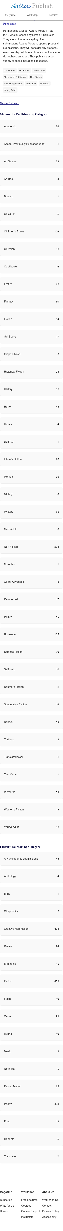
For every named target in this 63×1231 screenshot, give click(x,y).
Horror (8, 406)
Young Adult (10, 90)
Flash (7, 999)
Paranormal (11, 599)
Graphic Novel (12, 354)
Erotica (8, 284)
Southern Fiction (14, 687)
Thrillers (9, 739)
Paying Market (12, 1086)
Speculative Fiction (15, 704)
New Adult (10, 529)
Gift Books (24, 70)
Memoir (8, 476)
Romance (31, 83)
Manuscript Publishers (15, 76)
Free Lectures (29, 1200)
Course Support (30, 1211)
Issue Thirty (39, 70)
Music (7, 1051)
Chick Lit (9, 214)
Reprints (9, 1139)
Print (7, 1121)
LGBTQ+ (9, 441)
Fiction (8, 319)
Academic (10, 126)
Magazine (10, 15)
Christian (9, 249)
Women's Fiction (14, 809)
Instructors (27, 1217)
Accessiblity (49, 1217)
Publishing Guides (13, 83)
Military (8, 494)
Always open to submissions (21, 858)
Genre (7, 1016)
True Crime (10, 774)
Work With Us (50, 1200)
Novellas (9, 564)
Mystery (8, 512)
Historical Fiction (14, 371)
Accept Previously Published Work (24, 144)
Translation (10, 1156)
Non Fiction (36, 76)
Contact (46, 1205)
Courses (26, 1205)
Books (4, 1211)
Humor (8, 424)
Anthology (10, 876)
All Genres (10, 161)
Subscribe (6, 1200)
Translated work (13, 757)
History (8, 389)
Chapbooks (11, 911)
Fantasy (8, 301)
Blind (7, 894)
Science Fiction (13, 652)
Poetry (8, 617)
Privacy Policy (50, 1211)
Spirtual (8, 722)
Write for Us (7, 1205)
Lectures (53, 15)
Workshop (32, 15)
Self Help (44, 83)
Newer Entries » (9, 103)
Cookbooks (9, 70)
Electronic (10, 964)
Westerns (9, 792)
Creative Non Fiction (16, 929)
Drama (8, 946)
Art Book (9, 179)
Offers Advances (14, 582)
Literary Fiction (13, 459)
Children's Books (14, 231)
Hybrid (8, 1034)
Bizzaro (8, 196)
